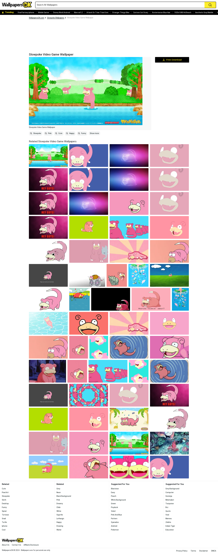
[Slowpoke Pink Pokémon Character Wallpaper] (88, 467)
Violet (113, 511)
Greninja (169, 496)
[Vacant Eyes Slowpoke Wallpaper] (129, 203)
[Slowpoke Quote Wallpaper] (48, 275)
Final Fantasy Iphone (26, 12)
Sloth (4, 500)
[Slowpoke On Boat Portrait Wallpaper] (79, 299)
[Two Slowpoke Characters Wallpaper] (129, 467)
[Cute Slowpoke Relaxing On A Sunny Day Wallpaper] (47, 371)
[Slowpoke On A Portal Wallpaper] (87, 275)
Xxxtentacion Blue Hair (161, 12)
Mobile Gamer (43, 12)
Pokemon (115, 530)
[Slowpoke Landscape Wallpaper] (48, 299)
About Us (5, 545)
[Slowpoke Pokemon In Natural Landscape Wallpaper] (88, 251)
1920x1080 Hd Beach (182, 12)
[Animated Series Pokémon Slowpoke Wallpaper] (169, 323)
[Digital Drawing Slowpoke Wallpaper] (48, 251)
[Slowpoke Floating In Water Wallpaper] (129, 347)
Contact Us (16, 545)
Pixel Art (5, 492)
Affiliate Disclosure (31, 545)
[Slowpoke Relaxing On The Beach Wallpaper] (129, 419)
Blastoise (115, 489)
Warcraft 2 (78, 12)
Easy (113, 492)
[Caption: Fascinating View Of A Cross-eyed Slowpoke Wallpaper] (151, 299)
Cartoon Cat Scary (140, 12)
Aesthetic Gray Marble (204, 12)
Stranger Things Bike (120, 12)
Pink (49, 133)
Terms (193, 551)
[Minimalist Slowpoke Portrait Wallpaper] (88, 323)
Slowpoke (37, 133)
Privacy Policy (181, 551)
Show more (94, 133)
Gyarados (115, 522)
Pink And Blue (116, 515)
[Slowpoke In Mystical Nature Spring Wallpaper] (169, 443)
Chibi (58, 507)
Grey (58, 489)
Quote (168, 511)
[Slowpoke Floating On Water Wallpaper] (48, 323)
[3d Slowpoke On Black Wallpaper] (110, 299)
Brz (167, 507)
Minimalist (170, 500)
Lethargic (60, 519)
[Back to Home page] (18, 5)
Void (167, 515)
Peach (113, 496)
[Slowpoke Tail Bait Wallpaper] (180, 299)
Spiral (4, 511)
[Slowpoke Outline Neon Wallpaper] (129, 155)
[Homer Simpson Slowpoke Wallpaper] (169, 251)
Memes (169, 519)
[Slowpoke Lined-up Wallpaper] (129, 227)
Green (113, 504)
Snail (4, 519)
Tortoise (5, 515)
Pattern (114, 519)
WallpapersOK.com (36, 18)
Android (114, 526)
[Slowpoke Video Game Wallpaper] (129, 443)
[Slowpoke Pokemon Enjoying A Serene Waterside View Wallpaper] (138, 275)
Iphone (4, 526)
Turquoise (170, 504)
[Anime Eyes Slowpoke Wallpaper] (129, 251)
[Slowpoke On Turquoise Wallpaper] (98, 347)
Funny (83, 133)
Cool (3, 530)
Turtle (4, 522)
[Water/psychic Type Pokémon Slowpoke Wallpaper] (169, 227)
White (59, 511)
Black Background (64, 496)
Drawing (60, 526)
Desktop (5, 504)
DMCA (213, 551)
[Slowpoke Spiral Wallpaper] (88, 395)
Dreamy (60, 504)
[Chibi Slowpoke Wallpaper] (88, 227)
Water (59, 530)
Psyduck (114, 507)
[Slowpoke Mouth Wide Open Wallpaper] (78, 347)
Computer (170, 492)
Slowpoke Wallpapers (55, 18)
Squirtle (60, 515)
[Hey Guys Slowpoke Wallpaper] (48, 179)
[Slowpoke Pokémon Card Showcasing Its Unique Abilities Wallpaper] (48, 467)
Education (170, 530)
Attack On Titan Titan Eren (97, 12)
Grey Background (172, 489)
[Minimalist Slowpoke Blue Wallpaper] (88, 155)
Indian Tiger (170, 526)
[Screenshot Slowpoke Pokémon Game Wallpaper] (169, 275)
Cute (60, 133)
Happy (71, 133)
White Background (118, 500)
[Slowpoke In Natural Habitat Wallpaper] (117, 275)
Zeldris (168, 522)
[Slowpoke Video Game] (48, 155)
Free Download (174, 60)
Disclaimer (203, 551)
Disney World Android (61, 12)
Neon (59, 492)
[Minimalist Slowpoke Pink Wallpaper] (169, 155)
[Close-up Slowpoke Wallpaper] (169, 347)
